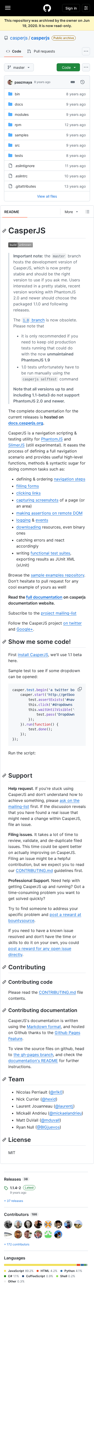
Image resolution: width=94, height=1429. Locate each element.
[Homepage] (47, 8)
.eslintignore (25, 166)
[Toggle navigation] (8, 8)
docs (19, 104)
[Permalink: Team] (4, 1079)
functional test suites (50, 553)
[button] (80, 689)
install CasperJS (33, 654)
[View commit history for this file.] (82, 82)
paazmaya (23, 82)
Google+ (25, 629)
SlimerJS (16, 444)
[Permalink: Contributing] (4, 967)
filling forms (27, 486)
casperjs (19, 38)
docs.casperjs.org (25, 422)
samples (21, 135)
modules (22, 114)
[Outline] (87, 212)
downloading (28, 527)
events (42, 520)
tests (19, 155)
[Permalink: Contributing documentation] (4, 1010)
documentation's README (33, 1060)
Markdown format (44, 1026)
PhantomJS (52, 438)
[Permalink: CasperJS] (4, 230)
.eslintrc (21, 176)
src (17, 145)
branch (33, 319)
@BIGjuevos (48, 1127)
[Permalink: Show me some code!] (4, 641)
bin (17, 94)
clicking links (28, 493)
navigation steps (69, 479)
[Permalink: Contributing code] (4, 982)
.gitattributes (25, 186)
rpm (18, 125)
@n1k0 (56, 1092)
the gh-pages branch (33, 1054)
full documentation (44, 597)
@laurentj (64, 1106)
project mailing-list (58, 613)
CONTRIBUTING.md (34, 870)
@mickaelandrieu (65, 1113)
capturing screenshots (37, 500)
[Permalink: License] (4, 1139)
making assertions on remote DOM (49, 513)
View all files (47, 196)
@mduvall (50, 1120)
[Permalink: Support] (4, 775)
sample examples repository (57, 575)
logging (23, 520)
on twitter (72, 623)
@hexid (49, 1099)
